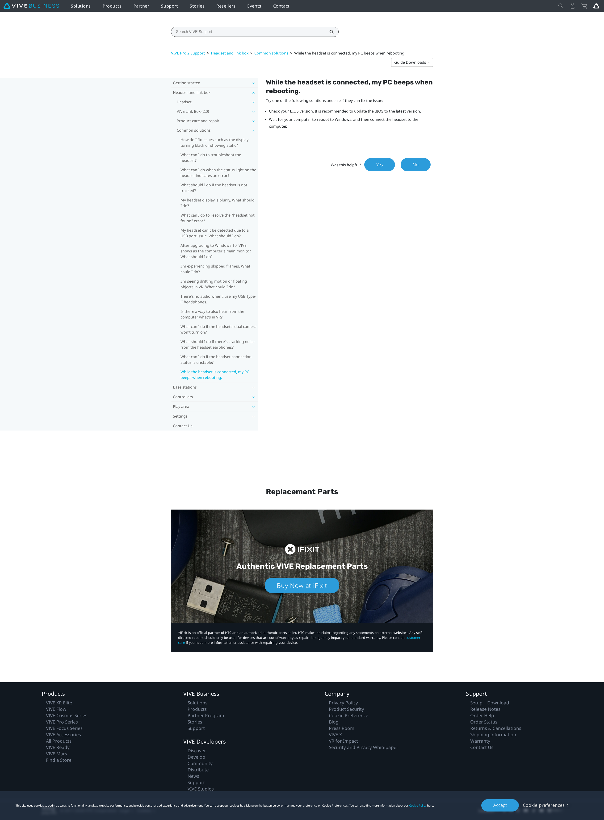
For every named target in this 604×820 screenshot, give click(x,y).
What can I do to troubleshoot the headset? (210, 157)
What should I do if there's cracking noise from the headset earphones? (217, 344)
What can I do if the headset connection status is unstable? (216, 359)
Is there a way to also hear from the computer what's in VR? (212, 314)
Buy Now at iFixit (302, 585)
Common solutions (271, 53)
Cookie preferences (544, 805)
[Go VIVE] (596, 6)
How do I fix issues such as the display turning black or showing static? (214, 142)
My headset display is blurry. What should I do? (217, 202)
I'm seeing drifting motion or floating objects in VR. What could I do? (213, 284)
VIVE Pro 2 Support (188, 53)
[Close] (561, 6)
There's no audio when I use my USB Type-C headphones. (218, 299)
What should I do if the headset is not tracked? (213, 187)
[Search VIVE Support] (329, 32)
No (416, 165)
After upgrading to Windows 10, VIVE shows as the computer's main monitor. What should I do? (215, 251)
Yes (379, 165)
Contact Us (183, 425)
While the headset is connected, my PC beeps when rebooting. (214, 374)
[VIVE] (31, 5)
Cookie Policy (417, 805)
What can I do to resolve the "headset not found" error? (217, 218)
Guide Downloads (410, 62)
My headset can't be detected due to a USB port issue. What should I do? (214, 233)
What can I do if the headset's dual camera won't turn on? (218, 329)
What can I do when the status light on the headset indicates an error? (218, 172)
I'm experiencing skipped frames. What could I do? (215, 269)
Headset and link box (229, 53)
